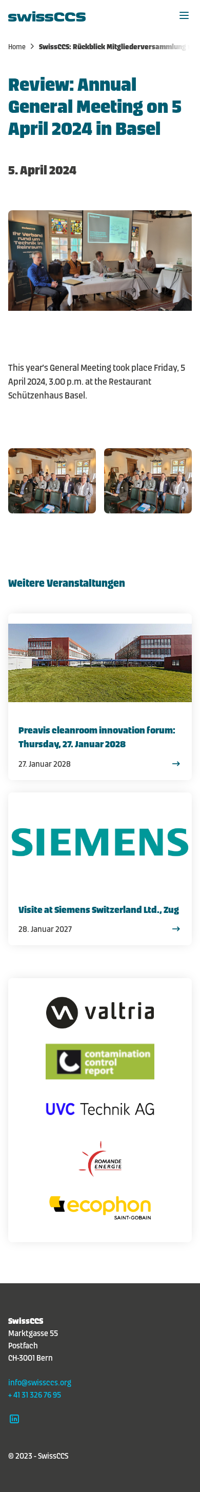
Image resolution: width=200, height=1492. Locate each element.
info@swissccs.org (39, 1382)
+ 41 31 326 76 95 (34, 1394)
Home (17, 46)
